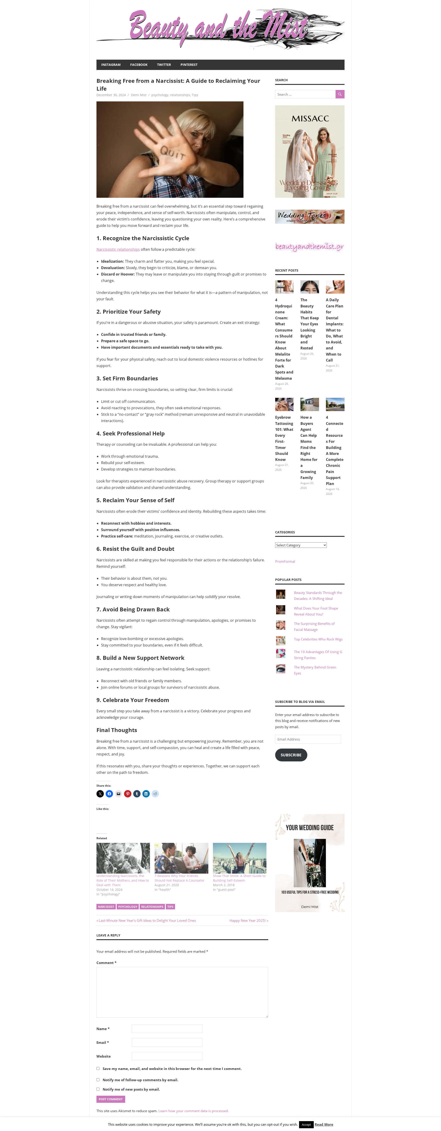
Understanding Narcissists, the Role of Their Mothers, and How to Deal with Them (122, 880)
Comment (106, 962)
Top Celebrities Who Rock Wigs (318, 639)
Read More (324, 1124)
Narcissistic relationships (118, 249)
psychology (159, 95)
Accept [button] (306, 1125)
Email (102, 1042)
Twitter (164, 64)
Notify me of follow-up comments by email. (140, 1080)
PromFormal (285, 561)
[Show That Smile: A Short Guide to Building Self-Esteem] (239, 858)
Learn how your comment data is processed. (193, 1111)
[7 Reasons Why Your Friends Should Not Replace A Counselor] (181, 858)
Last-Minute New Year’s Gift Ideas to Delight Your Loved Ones (147, 920)
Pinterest (189, 64)
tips (170, 907)
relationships (180, 95)
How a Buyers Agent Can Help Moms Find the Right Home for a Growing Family (308, 447)
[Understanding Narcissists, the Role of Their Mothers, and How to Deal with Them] (123, 858)
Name (103, 1028)
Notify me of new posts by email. (131, 1089)
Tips (195, 95)
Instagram (111, 64)
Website (103, 1056)
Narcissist (106, 907)
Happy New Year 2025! (247, 920)
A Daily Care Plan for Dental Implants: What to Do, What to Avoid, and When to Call (335, 330)
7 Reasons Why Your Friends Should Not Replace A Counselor (179, 878)
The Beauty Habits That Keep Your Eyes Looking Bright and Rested (309, 324)
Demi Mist (139, 95)
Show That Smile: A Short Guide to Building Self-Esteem (239, 878)
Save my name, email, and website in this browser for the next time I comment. (172, 1068)
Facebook (138, 64)
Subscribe (291, 755)
